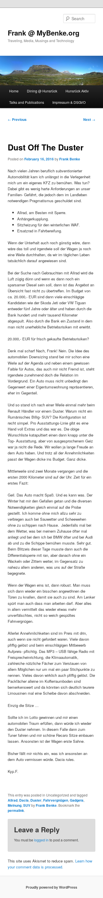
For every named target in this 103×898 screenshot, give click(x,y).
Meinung (14, 805)
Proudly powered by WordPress (51, 887)
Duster (35, 800)
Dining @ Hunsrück (42, 90)
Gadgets (77, 800)
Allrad (12, 800)
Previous (17, 119)
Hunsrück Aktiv (77, 90)
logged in (41, 839)
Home (14, 90)
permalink (16, 810)
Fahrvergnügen (55, 800)
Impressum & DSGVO (69, 102)
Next (89, 119)
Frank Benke (69, 159)
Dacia (24, 800)
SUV (26, 805)
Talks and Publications (26, 102)
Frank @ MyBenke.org (44, 33)
